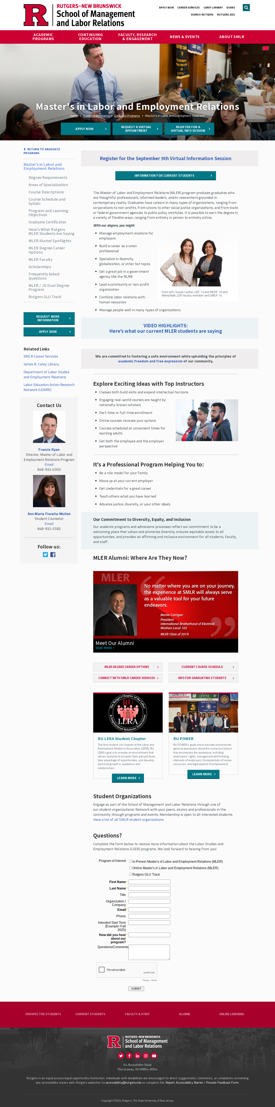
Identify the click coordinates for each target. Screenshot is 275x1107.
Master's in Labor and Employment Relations (44, 166)
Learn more (126, 777)
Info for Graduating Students (202, 678)
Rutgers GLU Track (45, 296)
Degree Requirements (48, 177)
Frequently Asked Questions (44, 275)
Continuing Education (91, 36)
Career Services (188, 7)
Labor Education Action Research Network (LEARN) (49, 387)
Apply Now (166, 7)
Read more (104, 648)
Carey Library (213, 7)
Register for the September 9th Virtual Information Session (166, 158)
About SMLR (231, 36)
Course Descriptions (46, 191)
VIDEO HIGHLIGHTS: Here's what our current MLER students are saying (165, 328)
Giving (230, 7)
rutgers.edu (226, 14)
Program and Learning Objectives (48, 212)
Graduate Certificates (47, 221)
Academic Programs (43, 36)
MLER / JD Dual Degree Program (49, 287)
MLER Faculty (40, 259)
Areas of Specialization (48, 184)
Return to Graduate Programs (42, 151)
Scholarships (40, 266)
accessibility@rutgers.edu (124, 1082)
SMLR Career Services (41, 356)
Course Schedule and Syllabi (47, 201)
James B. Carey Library (41, 364)
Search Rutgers (202, 14)
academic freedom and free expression (150, 361)
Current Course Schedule (202, 666)
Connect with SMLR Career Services (126, 678)
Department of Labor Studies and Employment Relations (46, 374)
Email (49, 464)
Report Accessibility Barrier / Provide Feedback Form (202, 1082)
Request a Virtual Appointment (136, 128)
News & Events (185, 36)
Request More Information (48, 318)
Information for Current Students (164, 175)
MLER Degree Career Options (47, 249)
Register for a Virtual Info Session (188, 128)
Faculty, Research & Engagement (138, 36)
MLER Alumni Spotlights (50, 240)
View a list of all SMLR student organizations (128, 819)
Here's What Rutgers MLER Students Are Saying (52, 231)
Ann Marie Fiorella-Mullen (49, 513)
